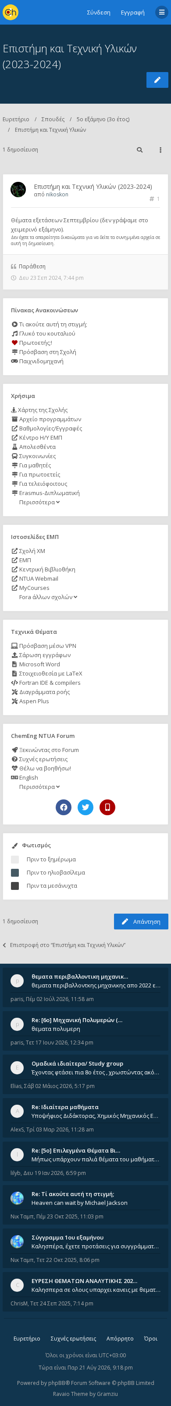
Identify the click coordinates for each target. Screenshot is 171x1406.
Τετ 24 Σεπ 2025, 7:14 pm (61, 1303)
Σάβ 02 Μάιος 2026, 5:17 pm (59, 1086)
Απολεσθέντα (37, 447)
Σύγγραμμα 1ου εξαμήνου (67, 1237)
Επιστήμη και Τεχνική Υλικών (50, 130)
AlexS (17, 1129)
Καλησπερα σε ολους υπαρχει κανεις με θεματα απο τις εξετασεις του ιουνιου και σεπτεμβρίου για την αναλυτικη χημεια (96, 1290)
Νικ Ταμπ (22, 1216)
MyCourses (34, 588)
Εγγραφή (133, 12)
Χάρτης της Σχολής (42, 410)
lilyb (16, 1173)
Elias (16, 1086)
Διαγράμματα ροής (44, 692)
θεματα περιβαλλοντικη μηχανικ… (80, 976)
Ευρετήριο (16, 119)
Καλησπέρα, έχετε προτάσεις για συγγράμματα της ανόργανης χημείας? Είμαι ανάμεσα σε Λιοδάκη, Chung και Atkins (96, 1246)
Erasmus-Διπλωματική (49, 493)
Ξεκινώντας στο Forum (48, 750)
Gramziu (107, 1394)
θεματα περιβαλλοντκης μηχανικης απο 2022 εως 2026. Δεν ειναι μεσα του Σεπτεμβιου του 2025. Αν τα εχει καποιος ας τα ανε (96, 985)
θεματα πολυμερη (56, 1029)
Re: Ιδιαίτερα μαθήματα (65, 1107)
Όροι (150, 1338)
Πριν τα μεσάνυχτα (52, 885)
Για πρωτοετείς (39, 474)
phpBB (56, 1383)
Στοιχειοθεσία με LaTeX (50, 673)
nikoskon (57, 194)
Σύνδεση (98, 12)
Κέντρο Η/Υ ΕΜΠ (40, 437)
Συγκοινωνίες (37, 456)
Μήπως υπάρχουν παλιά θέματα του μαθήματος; (96, 1159)
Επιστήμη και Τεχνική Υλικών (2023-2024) (93, 186)
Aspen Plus (33, 701)
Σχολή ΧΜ (31, 551)
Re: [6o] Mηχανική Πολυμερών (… (77, 1020)
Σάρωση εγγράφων (44, 655)
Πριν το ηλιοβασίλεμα (56, 872)
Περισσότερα (37, 502)
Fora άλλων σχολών (46, 597)
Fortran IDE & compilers (49, 683)
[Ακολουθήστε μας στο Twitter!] (85, 807)
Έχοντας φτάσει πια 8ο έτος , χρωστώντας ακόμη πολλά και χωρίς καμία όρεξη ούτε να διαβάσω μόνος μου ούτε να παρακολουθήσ (96, 1072)
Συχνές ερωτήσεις (43, 759)
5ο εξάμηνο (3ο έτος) (103, 119)
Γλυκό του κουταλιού (46, 333)
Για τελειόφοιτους (42, 484)
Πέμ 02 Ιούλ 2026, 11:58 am (60, 999)
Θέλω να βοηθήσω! (44, 768)
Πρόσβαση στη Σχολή (47, 352)
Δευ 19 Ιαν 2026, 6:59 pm (54, 1173)
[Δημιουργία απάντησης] (157, 80)
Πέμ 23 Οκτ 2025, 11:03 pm (69, 1216)
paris (17, 999)
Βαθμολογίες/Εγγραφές (50, 428)
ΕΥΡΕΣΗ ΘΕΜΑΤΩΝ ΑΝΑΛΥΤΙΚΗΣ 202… (84, 1281)
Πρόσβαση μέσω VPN (47, 646)
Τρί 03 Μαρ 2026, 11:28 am (60, 1129)
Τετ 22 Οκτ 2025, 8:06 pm (68, 1260)
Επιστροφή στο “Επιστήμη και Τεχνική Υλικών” (67, 945)
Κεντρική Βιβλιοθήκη (46, 569)
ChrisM (19, 1303)
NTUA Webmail (38, 578)
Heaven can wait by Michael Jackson (80, 1203)
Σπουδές (53, 119)
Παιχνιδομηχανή (41, 361)
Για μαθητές (34, 465)
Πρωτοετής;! (35, 343)
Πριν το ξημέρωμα (51, 859)
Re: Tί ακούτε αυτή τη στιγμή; (73, 1194)
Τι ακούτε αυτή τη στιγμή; (52, 324)
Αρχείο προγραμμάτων (49, 419)
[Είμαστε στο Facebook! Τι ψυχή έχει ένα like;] (63, 807)
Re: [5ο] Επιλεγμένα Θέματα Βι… (76, 1150)
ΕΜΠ (24, 560)
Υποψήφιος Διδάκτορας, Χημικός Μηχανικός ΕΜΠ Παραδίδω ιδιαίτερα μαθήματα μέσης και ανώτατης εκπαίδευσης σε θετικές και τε (96, 1116)
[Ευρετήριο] (10, 12)
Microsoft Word (39, 664)
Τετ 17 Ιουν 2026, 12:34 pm (59, 1042)
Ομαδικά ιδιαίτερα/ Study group (77, 1063)
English (28, 777)
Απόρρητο (120, 1338)
